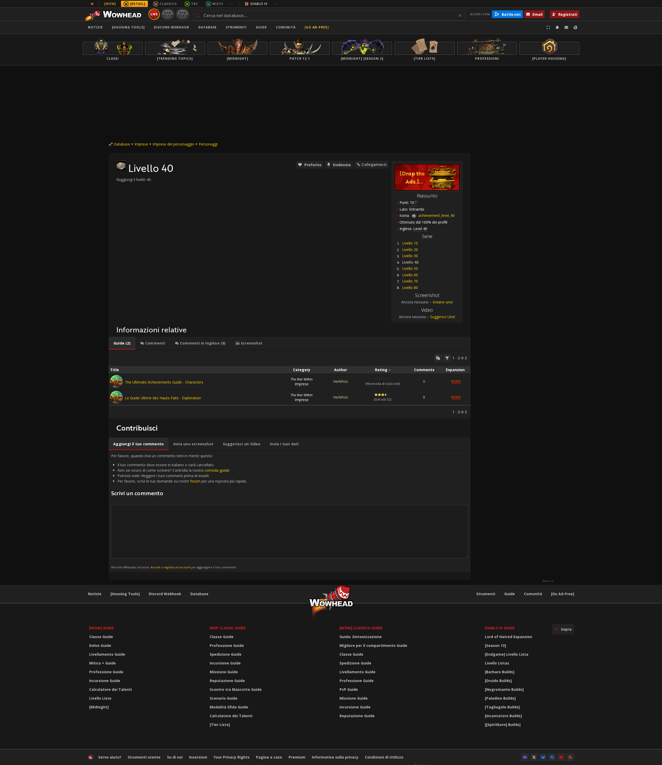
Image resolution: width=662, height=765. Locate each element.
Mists (217, 4)
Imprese (141, 144)
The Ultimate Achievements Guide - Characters (164, 382)
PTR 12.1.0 (167, 14)
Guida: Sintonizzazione (361, 636)
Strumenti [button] (236, 27)
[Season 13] (495, 645)
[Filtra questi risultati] (447, 358)
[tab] (122, 343)
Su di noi (175, 757)
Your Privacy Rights (232, 757)
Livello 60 (410, 274)
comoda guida (217, 470)
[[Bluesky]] (543, 757)
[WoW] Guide (101, 627)
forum (195, 481)
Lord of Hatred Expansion (508, 636)
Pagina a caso (269, 757)
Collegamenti (374, 164)
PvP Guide (349, 689)
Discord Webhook (171, 27)
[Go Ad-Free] (317, 27)
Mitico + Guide (102, 663)
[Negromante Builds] (504, 689)
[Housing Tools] (125, 593)
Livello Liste (100, 698)
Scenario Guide (223, 698)
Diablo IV (259, 4)
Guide (261, 27)
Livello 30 (410, 255)
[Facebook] (552, 757)
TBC (194, 4)
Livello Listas (497, 663)
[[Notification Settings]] (557, 27)
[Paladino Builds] (500, 698)
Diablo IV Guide (500, 627)
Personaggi (208, 144)
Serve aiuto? (109, 757)
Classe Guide (101, 636)
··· (232, 4)
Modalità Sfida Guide (229, 707)
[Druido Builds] (498, 680)
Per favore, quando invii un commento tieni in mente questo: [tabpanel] (179, 511)
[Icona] (121, 165)
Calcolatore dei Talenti (110, 689)
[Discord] (525, 757)
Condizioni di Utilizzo (384, 757)
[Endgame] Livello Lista (506, 654)
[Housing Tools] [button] (128, 27)
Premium (297, 757)
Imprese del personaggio (173, 144)
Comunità (286, 27)
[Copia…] (438, 358)
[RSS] (570, 757)
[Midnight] (99, 707)
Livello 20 (410, 249)
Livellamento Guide (107, 654)
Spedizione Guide (226, 654)
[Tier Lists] (220, 724)
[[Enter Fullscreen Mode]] (548, 27)
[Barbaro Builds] (499, 671)
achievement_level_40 (436, 215)
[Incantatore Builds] (503, 715)
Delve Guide (100, 645)
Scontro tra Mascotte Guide (236, 689)
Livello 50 (410, 268)
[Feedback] (566, 27)
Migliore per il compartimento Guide (373, 645)
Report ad (548, 581)
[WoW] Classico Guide (361, 627)
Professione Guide (106, 671)
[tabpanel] (290, 384)
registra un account (176, 567)
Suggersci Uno (442, 316)
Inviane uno (442, 302)
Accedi (155, 567)
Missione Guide (224, 671)
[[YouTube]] (561, 757)
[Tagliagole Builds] (502, 707)
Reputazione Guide (227, 680)
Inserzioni (198, 757)
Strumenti (485, 593)
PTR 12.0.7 (182, 14)
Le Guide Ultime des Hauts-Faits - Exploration (163, 397)
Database (207, 27)
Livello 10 (410, 243)
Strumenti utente (144, 757)
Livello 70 (410, 281)
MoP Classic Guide (228, 627)
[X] (534, 757)
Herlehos (340, 381)
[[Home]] (115, 14)
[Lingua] (575, 27)
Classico (168, 4)
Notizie (95, 27)
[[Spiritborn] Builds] (503, 724)
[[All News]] (92, 4)
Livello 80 (410, 287)
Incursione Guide (104, 680)
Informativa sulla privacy (335, 757)
